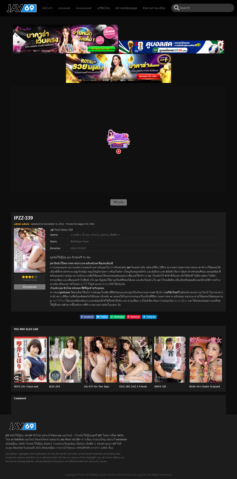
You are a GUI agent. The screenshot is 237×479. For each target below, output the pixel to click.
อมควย (104, 234)
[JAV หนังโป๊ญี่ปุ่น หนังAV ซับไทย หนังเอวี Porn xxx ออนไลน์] (20, 11)
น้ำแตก (86, 234)
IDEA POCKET (78, 248)
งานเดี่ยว (76, 234)
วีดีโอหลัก (118, 202)
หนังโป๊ (83, 284)
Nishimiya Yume (80, 241)
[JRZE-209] (65, 361)
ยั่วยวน (95, 234)
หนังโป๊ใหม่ (58, 300)
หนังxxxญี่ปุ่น (180, 300)
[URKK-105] (170, 361)
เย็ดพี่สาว (115, 234)
